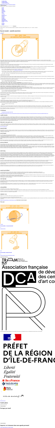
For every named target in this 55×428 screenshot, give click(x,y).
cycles (3, 8)
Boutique (3, 13)
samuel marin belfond (33, 113)
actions (3, 9)
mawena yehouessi (22, 113)
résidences (3, 10)
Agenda (3, 7)
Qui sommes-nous (4, 15)
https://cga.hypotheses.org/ (3, 126)
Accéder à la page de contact (5, 3)
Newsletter (3, 14)
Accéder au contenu (4, 1)
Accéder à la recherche (5, 2)
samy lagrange (38, 113)
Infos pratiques (4, 19)
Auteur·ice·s (3, 11)
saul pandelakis (42, 113)
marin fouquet (18, 113)
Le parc (3, 17)
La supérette (3, 16)
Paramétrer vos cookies (5, 21)
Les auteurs (1, 33)
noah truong (26, 113)
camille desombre (2, 113)
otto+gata (29, 113)
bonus (2, 12)
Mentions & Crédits (4, 20)
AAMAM (3, 18)
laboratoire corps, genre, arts (8, 113)
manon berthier (14, 113)
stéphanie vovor (46, 113)
